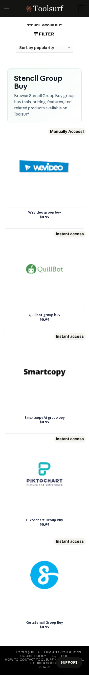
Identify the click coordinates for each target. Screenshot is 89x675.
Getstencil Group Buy (44, 623)
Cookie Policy (33, 656)
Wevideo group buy (44, 212)
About (45, 667)
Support (69, 662)
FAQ (53, 656)
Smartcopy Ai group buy (44, 418)
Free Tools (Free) (23, 652)
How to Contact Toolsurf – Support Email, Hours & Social (44, 661)
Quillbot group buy (44, 315)
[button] (7, 8)
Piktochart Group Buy (44, 520)
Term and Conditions (61, 652)
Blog (64, 656)
